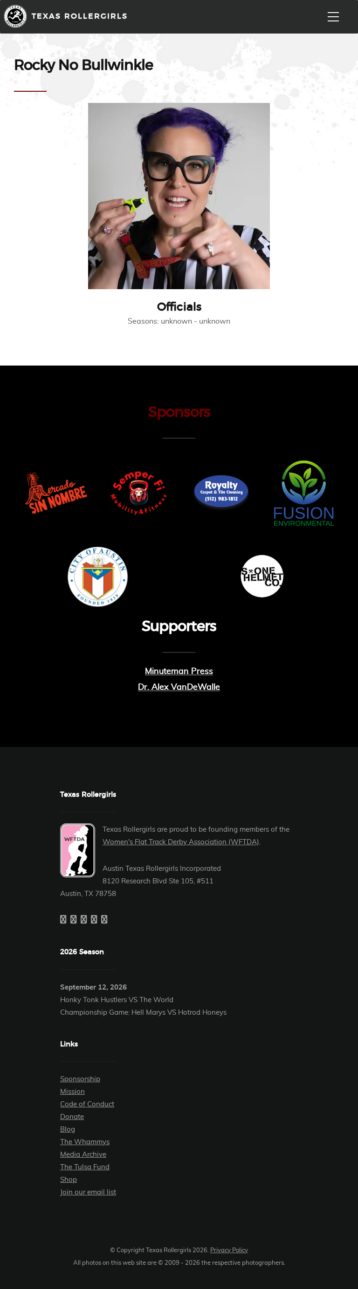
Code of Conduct (87, 1104)
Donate (72, 1116)
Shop (68, 1179)
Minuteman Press (179, 671)
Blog (67, 1129)
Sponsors (179, 412)
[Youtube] (94, 920)
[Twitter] (73, 920)
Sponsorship (80, 1079)
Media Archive (83, 1154)
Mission (72, 1091)
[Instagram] (84, 920)
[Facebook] (63, 920)
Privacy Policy (229, 1251)
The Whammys (85, 1142)
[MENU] (333, 17)
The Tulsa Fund (85, 1167)
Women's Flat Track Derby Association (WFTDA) (181, 842)
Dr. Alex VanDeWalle (179, 687)
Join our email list (88, 1192)
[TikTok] (104, 920)
